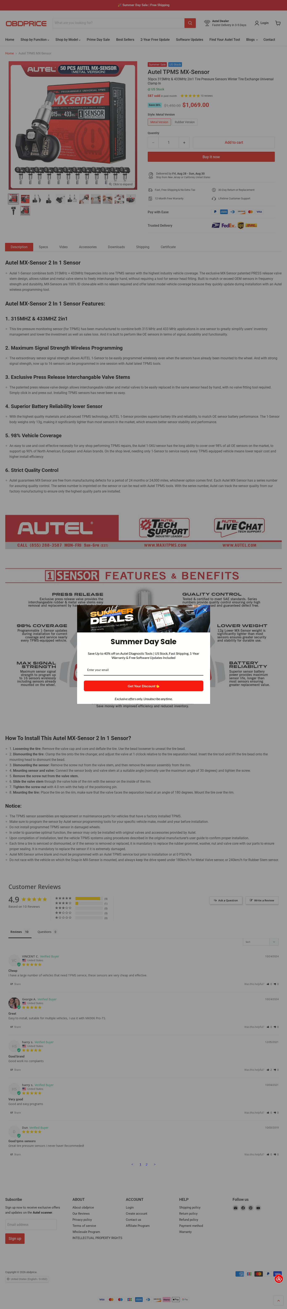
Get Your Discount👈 (143, 686)
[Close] (205, 610)
